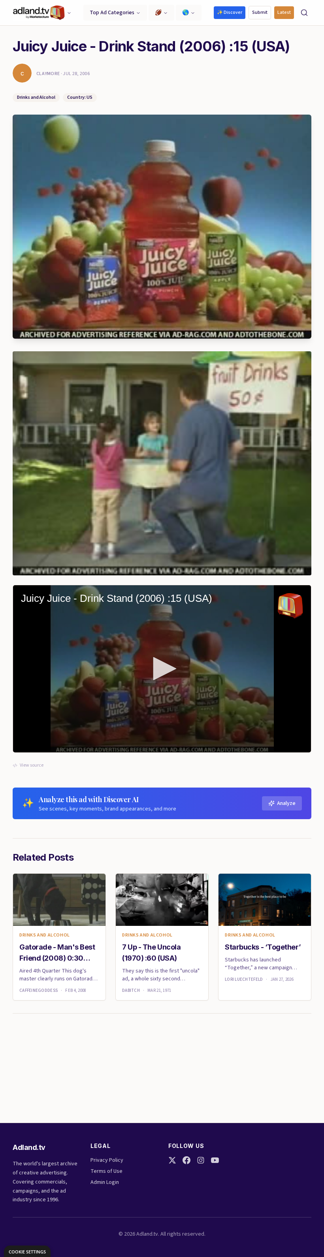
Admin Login (104, 1182)
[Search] (304, 13)
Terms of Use (106, 1171)
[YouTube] (215, 1160)
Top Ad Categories (112, 13)
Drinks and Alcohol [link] (44, 935)
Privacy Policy (106, 1160)
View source (31, 765)
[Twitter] (172, 1160)
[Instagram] (201, 1160)
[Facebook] (186, 1160)
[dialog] (27, 1251)
